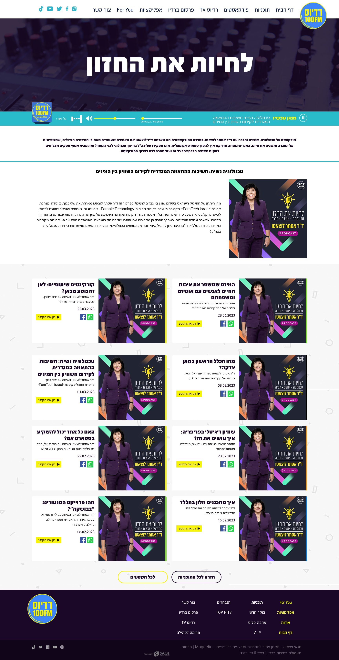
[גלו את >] (42, 116)
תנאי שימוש (292, 647)
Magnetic (203, 647)
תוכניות (262, 10)
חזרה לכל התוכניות (196, 577)
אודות (285, 622)
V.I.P (257, 632)
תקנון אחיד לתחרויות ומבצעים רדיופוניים (247, 647)
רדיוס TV (209, 10)
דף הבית (285, 10)
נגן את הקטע (187, 323)
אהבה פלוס (257, 622)
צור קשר (102, 10)
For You (125, 10)
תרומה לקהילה (188, 632)
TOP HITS (223, 612)
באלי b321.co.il (252, 653)
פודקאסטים (236, 10)
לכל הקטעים (142, 577)
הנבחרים (224, 602)
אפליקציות (150, 10)
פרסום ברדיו (181, 10)
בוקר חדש (257, 612)
